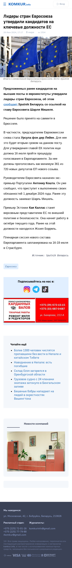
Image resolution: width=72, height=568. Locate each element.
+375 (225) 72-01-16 (15, 528)
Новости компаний (36, 424)
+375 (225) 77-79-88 (15, 531)
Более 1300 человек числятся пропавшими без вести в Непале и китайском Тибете (37, 354)
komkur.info (9, 546)
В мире (30, 32)
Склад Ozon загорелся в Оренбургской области (30, 372)
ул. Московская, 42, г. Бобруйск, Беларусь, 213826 (32, 516)
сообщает (10, 104)
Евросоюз (11, 266)
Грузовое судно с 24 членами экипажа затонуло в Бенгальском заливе (37, 382)
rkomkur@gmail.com (14, 534)
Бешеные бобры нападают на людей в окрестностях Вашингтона (34, 394)
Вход (62, 3)
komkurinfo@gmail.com (42, 528)
